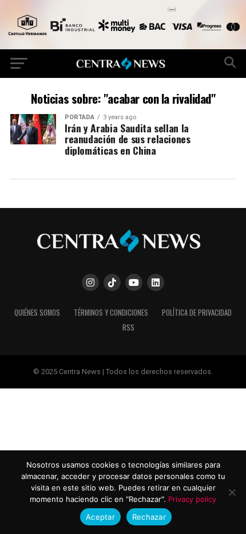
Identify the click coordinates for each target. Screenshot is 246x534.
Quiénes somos (37, 312)
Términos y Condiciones (111, 312)
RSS (128, 327)
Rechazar (149, 516)
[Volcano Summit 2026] (123, 46)
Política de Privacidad (197, 312)
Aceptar (100, 516)
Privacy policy (192, 499)
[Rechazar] (231, 492)
